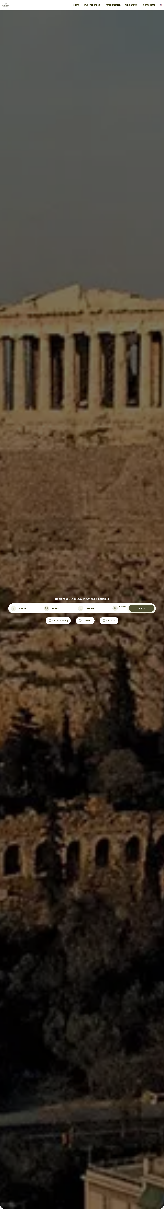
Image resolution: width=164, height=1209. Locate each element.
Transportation (112, 5)
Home (76, 5)
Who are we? (132, 5)
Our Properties (92, 5)
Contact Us (149, 5)
